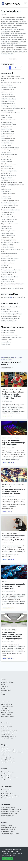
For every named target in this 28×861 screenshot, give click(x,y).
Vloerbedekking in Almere (9, 254)
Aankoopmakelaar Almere (9, 321)
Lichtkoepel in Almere (7, 131)
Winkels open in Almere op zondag (11, 337)
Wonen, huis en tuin (10, 630)
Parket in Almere (6, 145)
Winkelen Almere (6, 748)
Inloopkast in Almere (7, 110)
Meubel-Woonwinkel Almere (9, 750)
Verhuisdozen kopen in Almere (10, 242)
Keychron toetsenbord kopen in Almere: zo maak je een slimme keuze (13, 443)
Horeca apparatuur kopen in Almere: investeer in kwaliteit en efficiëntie (13, 491)
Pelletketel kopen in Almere (9, 150)
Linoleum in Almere (6, 136)
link (11, 297)
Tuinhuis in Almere (6, 228)
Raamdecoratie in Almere (9, 155)
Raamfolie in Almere (7, 157)
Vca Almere (4, 792)
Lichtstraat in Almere (7, 134)
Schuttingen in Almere (7, 168)
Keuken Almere (5, 790)
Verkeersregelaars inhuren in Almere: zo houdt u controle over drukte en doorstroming (13, 395)
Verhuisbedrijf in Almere (8, 240)
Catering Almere (6, 728)
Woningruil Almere (6, 826)
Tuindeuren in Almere (7, 221)
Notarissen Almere (6, 774)
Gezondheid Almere (7, 712)
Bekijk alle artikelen (6, 367)
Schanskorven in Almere (8, 164)
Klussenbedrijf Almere (7, 772)
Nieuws (5, 581)
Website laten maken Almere (10, 796)
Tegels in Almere (6, 196)
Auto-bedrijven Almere (8, 808)
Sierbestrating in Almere (8, 175)
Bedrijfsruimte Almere (7, 832)
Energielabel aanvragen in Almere (11, 314)
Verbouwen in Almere (7, 238)
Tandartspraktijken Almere (9, 732)
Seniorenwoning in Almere (9, 171)
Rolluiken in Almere (6, 159)
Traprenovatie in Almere (8, 217)
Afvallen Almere (6, 714)
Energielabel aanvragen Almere (10, 318)
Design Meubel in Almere (8, 87)
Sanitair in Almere (6, 161)
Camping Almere (6, 756)
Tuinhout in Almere (6, 226)
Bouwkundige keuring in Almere (10, 316)
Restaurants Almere (7, 726)
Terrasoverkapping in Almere (10, 201)
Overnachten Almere (7, 758)
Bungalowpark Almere (8, 762)
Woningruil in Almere (7, 274)
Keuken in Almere (6, 117)
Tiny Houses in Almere (7, 212)
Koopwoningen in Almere (8, 124)
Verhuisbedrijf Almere (7, 738)
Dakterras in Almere (7, 85)
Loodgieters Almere (7, 734)
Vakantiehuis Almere (7, 760)
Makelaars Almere (6, 780)
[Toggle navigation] (25, 4)
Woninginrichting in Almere (9, 272)
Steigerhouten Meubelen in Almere (11, 182)
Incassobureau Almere (8, 830)
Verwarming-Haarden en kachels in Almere (12, 250)
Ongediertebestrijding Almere (10, 834)
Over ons (3, 688)
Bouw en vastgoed (9, 533)
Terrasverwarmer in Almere (9, 205)
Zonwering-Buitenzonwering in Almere (12, 288)
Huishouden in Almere (7, 101)
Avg (2, 692)
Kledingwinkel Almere (7, 794)
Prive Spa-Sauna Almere (8, 828)
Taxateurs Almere (6, 776)
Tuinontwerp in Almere (8, 235)
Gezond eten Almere (7, 716)
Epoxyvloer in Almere (7, 90)
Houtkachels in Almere (8, 97)
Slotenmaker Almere (7, 816)
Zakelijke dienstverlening (12, 389)
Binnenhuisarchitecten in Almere (11, 83)
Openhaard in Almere (7, 143)
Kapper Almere (5, 710)
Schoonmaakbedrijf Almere (9, 778)
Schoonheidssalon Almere (9, 730)
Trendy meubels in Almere (9, 219)
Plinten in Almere (6, 152)
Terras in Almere (6, 198)
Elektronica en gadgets (11, 438)
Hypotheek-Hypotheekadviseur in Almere (13, 108)
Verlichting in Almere (7, 247)
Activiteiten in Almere (7, 333)
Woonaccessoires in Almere (9, 277)
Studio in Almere (6, 189)
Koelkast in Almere (6, 122)
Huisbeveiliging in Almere (8, 99)
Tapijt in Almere (5, 191)
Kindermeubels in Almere (8, 120)
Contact (3, 684)
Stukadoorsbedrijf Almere (9, 736)
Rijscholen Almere (6, 704)
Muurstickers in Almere (8, 138)
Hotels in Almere (6, 342)
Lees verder (7, 416)
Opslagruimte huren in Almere (10, 311)
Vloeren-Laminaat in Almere (9, 258)
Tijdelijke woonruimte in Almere (10, 210)
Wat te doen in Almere (8, 330)
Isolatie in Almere (6, 115)
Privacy (3, 694)
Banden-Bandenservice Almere (10, 812)
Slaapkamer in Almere (8, 180)
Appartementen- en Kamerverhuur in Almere (12, 79)
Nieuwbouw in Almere (7, 141)
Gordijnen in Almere (7, 94)
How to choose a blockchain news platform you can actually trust (13, 586)
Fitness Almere (5, 344)
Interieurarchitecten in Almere (10, 113)
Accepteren (8, 858)
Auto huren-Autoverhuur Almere (11, 810)
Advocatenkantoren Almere (9, 814)
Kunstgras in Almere (7, 127)
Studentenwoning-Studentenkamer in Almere (12, 186)
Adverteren (4, 686)
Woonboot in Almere (7, 279)
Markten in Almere (6, 340)
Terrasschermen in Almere (9, 203)
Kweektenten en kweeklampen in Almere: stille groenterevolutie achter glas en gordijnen (12, 635)
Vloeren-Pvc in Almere (8, 261)
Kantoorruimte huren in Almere (10, 307)
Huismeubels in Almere (8, 104)
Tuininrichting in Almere (8, 231)
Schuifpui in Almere (7, 166)
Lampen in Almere (6, 129)
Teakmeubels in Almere (8, 194)
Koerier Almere (5, 309)
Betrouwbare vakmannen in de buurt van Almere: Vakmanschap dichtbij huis (13, 538)
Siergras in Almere (6, 178)
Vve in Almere (5, 265)
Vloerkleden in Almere (7, 263)
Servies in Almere (6, 173)
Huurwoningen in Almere (8, 106)
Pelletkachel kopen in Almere (10, 148)
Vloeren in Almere (6, 256)
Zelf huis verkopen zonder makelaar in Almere (12, 285)
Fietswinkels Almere (7, 706)
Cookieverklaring (6, 690)
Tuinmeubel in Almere (7, 233)
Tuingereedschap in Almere (9, 224)
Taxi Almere (4, 708)
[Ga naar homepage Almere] (10, 3)
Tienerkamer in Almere (8, 208)
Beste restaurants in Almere (9, 335)
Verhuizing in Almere (7, 245)
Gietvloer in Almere (7, 92)
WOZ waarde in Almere (8, 281)
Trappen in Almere (6, 214)
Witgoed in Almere (6, 267)
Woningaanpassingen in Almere (10, 270)
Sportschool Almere (7, 798)
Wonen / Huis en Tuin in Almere (10, 76)
